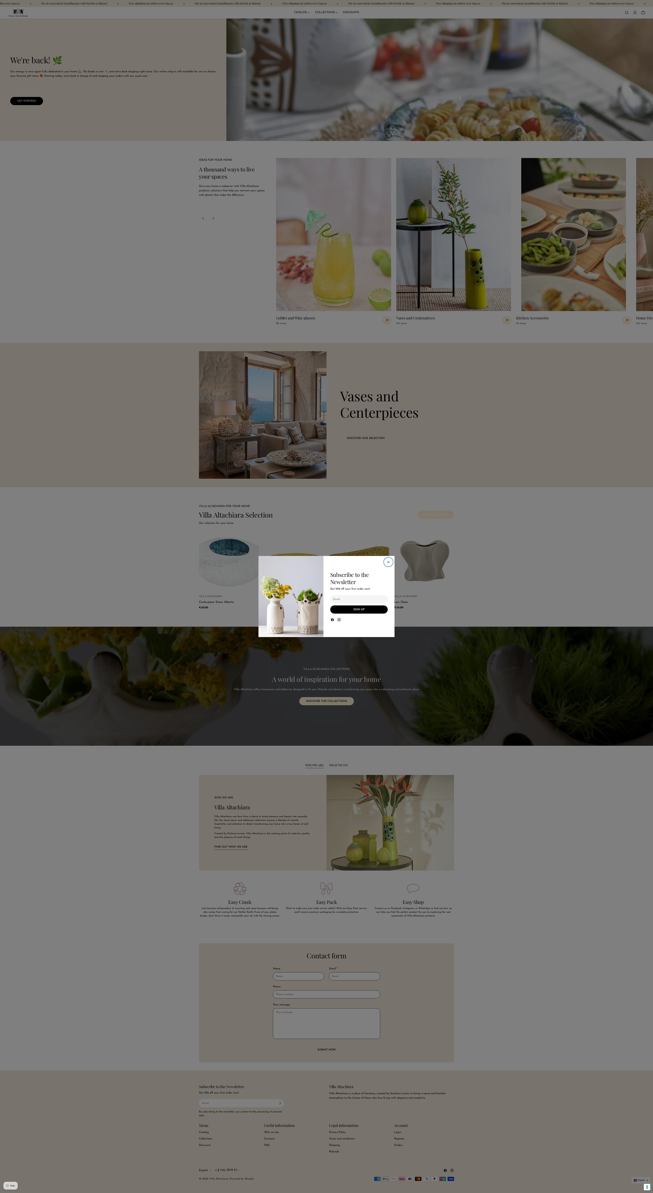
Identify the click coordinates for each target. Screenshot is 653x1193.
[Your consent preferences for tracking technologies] (647, 1187)
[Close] (388, 562)
